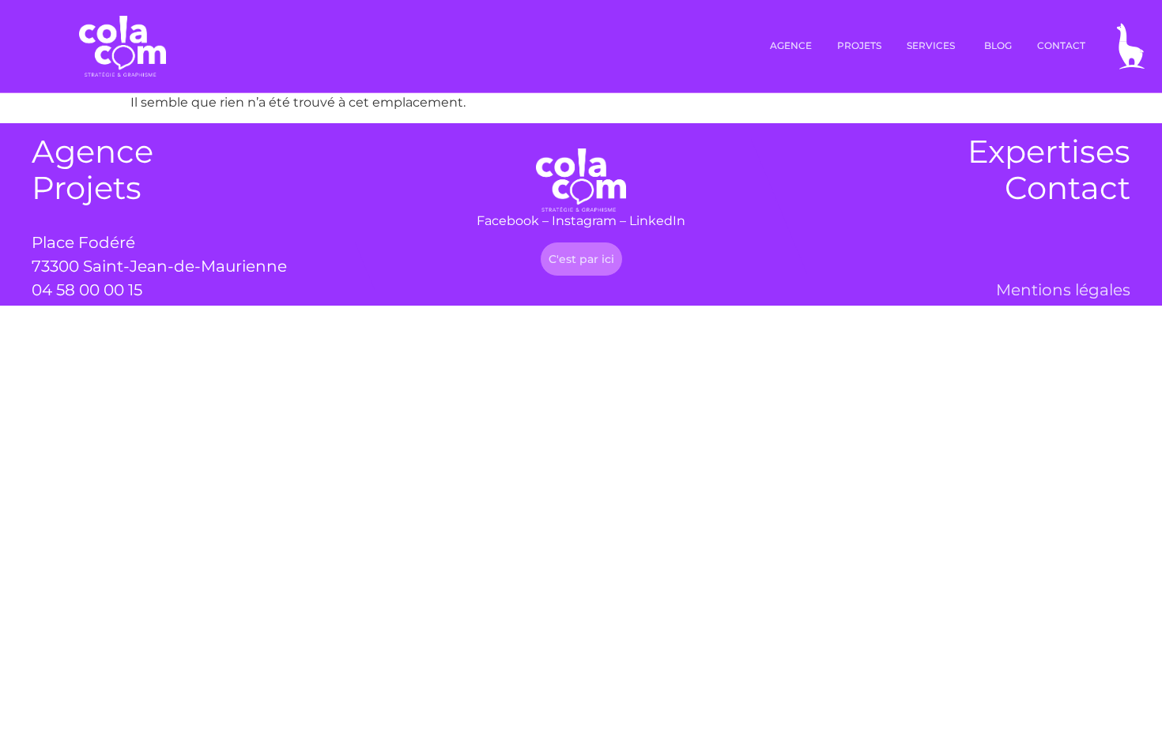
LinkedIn (657, 220)
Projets (86, 187)
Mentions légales (1063, 289)
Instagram (584, 220)
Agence (92, 151)
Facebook (508, 220)
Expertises (1049, 151)
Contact (1067, 187)
